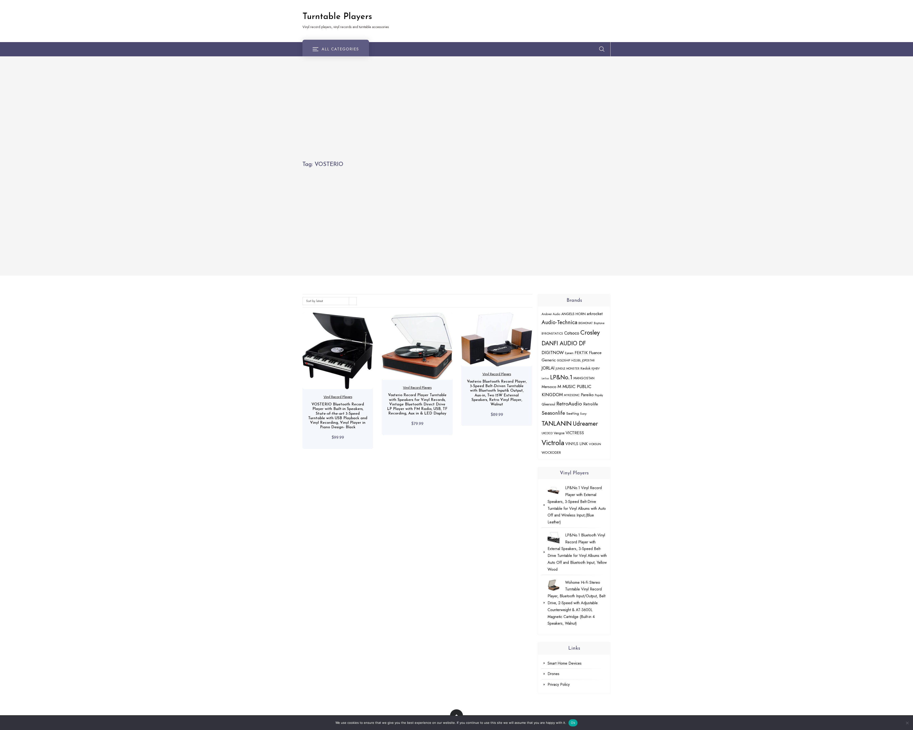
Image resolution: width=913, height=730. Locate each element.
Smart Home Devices (565, 663)
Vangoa (559, 433)
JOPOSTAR (588, 360)
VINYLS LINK (576, 444)
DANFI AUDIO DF (564, 343)
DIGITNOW (553, 352)
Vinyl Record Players (338, 396)
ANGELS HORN (573, 313)
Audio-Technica (559, 322)
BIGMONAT (585, 323)
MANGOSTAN (583, 378)
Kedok (585, 368)
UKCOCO (547, 433)
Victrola (553, 443)
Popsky (599, 395)
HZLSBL (576, 360)
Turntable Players (337, 17)
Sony (583, 413)
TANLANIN (557, 423)
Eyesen (569, 353)
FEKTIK (581, 353)
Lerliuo (545, 378)
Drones (553, 673)
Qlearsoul (548, 404)
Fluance (595, 352)
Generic (549, 360)
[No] (907, 722)
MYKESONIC (572, 395)
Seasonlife (553, 413)
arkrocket (594, 313)
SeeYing (572, 413)
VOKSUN (595, 444)
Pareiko (587, 395)
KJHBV (596, 368)
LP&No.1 (561, 377)
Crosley (590, 332)
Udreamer (585, 423)
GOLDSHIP (563, 360)
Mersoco (549, 386)
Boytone (599, 323)
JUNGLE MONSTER (567, 368)
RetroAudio (569, 403)
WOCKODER (551, 452)
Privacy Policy (559, 684)
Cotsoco (571, 333)
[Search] (601, 49)
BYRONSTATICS (552, 333)
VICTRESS (575, 433)
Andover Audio (551, 314)
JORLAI (548, 368)
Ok (573, 723)
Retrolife (590, 404)
